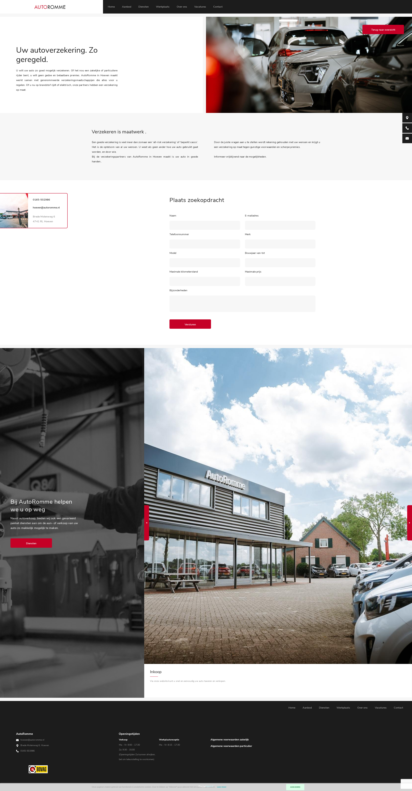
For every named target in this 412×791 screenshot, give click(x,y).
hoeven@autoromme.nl (46, 207)
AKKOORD (295, 787)
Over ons (182, 7)
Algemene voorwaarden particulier (231, 746)
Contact (218, 7)
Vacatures (200, 7)
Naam (172, 215)
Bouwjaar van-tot (255, 253)
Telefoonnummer (179, 234)
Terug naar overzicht (383, 30)
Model (172, 253)
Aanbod (126, 7)
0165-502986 (41, 199)
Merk (248, 234)
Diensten (143, 7)
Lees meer (221, 787)
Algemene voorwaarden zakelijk (230, 739)
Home (111, 7)
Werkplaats (162, 7)
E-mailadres (252, 215)
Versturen (190, 324)
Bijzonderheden (178, 290)
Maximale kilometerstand (183, 271)
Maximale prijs (253, 271)
